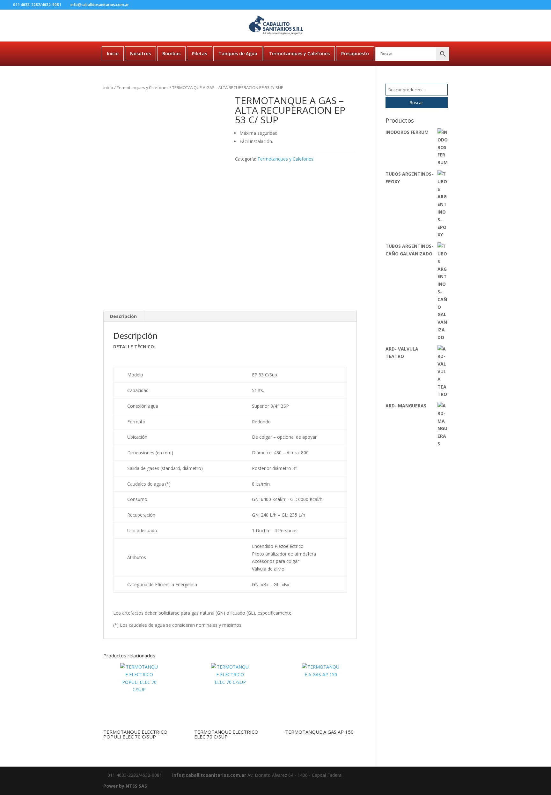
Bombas (171, 53)
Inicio (113, 53)
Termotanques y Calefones (299, 53)
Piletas (199, 53)
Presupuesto (355, 53)
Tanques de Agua (237, 53)
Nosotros (140, 53)
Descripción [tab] (123, 316)
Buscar (416, 102)
